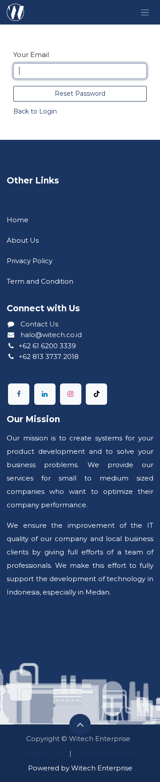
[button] (80, 724)
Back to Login (35, 111)
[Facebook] (18, 394)
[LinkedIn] (45, 394)
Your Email (31, 54)
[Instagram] (70, 394)
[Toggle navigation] (145, 12)
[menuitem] (44, 753)
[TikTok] (96, 394)
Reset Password (80, 94)
